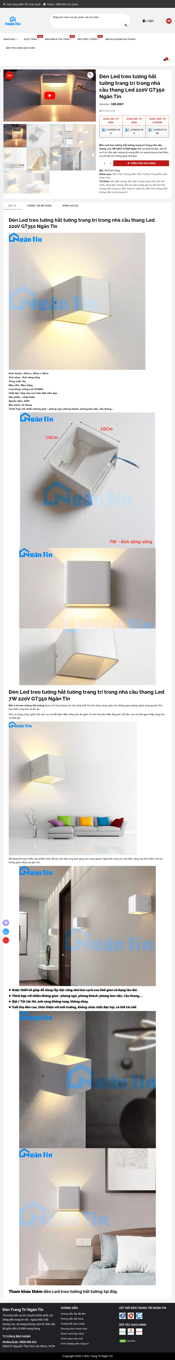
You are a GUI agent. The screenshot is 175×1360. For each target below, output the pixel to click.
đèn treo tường (154, 188)
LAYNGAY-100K (159, 131)
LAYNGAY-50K (136, 131)
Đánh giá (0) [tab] (70, 205)
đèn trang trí (113, 188)
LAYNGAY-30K (113, 131)
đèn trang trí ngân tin (133, 188)
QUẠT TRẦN (32, 39)
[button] (166, 60)
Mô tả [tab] (12, 205)
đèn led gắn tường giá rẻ (137, 185)
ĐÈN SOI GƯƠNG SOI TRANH (120, 39)
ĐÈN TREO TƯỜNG (88, 39)
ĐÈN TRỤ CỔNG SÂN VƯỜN (20, 48)
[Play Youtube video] (49, 95)
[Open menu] (169, 21)
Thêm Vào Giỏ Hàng (143, 163)
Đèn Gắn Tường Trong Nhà (147, 174)
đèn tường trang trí (117, 192)
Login (149, 20)
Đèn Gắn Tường (121, 174)
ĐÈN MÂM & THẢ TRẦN (58, 39)
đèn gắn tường (119, 181)
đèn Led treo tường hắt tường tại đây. (80, 1291)
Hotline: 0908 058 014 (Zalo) (62, 4)
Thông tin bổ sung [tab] (39, 205)
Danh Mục (9, 39)
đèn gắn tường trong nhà (141, 181)
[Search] (126, 25)
